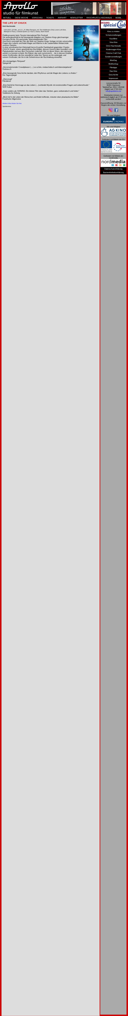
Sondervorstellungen (113, 57)
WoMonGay (113, 64)
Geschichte (113, 75)
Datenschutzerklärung (113, 169)
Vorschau (37, 18)
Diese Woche (21, 18)
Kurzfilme (113, 39)
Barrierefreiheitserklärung (113, 172)
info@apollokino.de (113, 91)
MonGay (113, 60)
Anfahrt (62, 18)
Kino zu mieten (113, 31)
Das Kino (113, 71)
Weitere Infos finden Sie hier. (12, 103)
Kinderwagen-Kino (113, 49)
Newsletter (76, 18)
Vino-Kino (113, 42)
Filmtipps (113, 68)
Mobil (118, 18)
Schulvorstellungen (113, 35)
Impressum (113, 78)
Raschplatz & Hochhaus (99, 18)
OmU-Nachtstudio (113, 46)
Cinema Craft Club (113, 53)
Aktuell (7, 18)
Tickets (50, 18)
